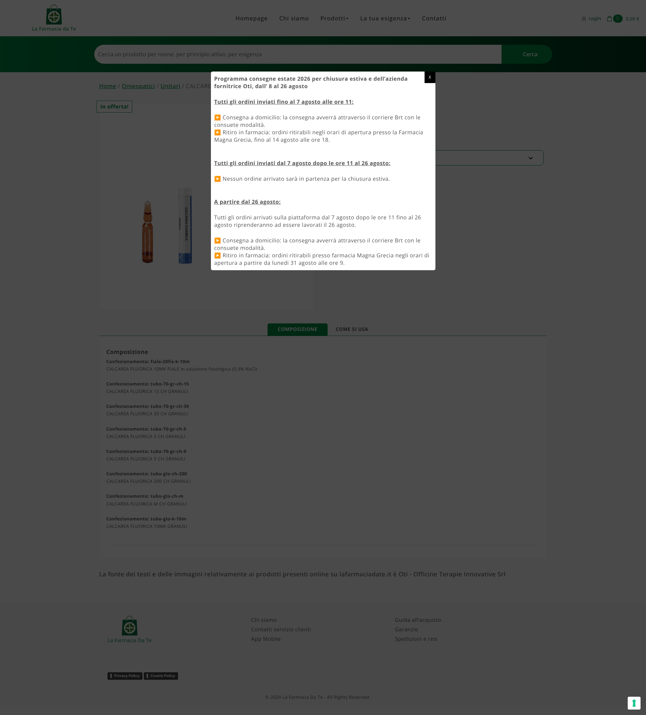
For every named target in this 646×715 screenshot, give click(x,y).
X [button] (430, 77)
